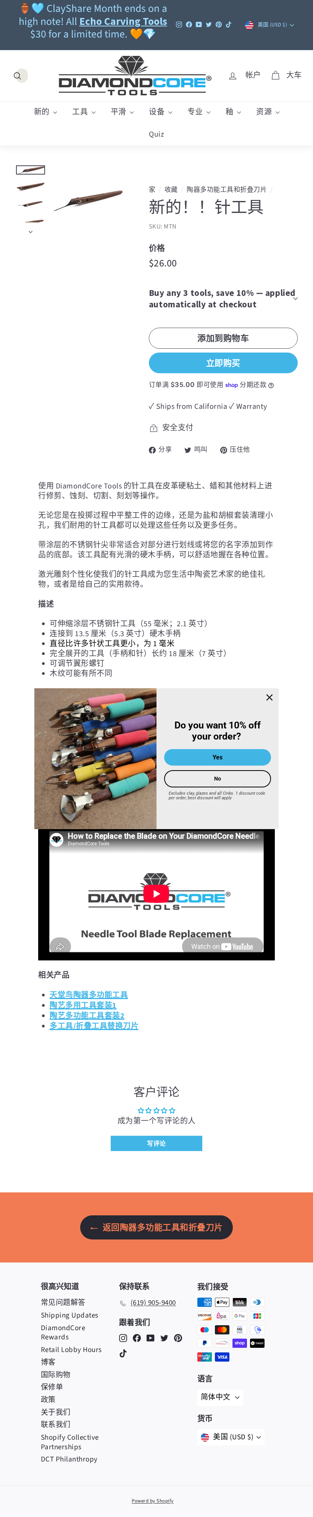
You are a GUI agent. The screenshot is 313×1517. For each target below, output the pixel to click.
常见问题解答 (63, 1303)
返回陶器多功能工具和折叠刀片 (162, 1227)
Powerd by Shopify (153, 1500)
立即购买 (223, 363)
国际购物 (56, 1375)
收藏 (171, 189)
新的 (43, 112)
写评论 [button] (156, 1143)
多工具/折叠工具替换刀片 (94, 1025)
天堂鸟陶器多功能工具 (89, 994)
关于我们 (56, 1413)
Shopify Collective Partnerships (70, 1442)
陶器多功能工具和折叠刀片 (227, 189)
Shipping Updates (69, 1315)
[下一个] (30, 229)
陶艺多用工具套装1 (83, 1005)
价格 (157, 248)
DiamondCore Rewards (63, 1333)
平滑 (119, 112)
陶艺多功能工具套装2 (87, 1015)
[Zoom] (87, 200)
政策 (48, 1400)
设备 (157, 112)
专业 (196, 112)
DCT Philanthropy (69, 1459)
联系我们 (56, 1425)
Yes (218, 757)
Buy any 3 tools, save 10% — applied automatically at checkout (222, 298)
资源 (265, 112)
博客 (48, 1362)
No (217, 779)
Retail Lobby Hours (71, 1350)
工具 (81, 112)
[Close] (269, 697)
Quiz (156, 134)
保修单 (52, 1387)
